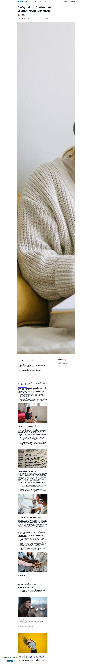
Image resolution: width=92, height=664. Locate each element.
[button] (31, 1)
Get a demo (65, 1)
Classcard (42, 438)
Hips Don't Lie (31, 477)
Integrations (36, 1)
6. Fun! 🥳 (59, 366)
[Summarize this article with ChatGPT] (22, 18)
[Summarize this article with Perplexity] (26, 18)
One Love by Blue (37, 380)
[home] (20, 1)
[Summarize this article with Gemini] (28, 18)
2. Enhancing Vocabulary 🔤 (62, 360)
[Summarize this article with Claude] (24, 18)
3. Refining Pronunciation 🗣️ (62, 362)
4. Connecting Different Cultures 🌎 (63, 363)
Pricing (46, 1)
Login (69, 1)
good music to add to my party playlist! (37, 657)
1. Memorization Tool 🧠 (61, 359)
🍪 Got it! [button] (10, 661)
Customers (41, 1)
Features (26, 1)
